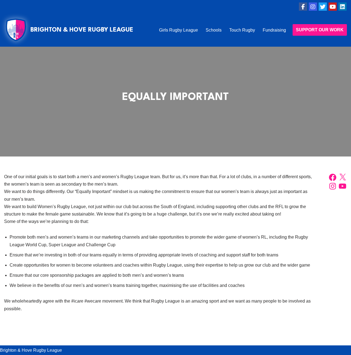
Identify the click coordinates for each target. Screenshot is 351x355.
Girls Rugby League (178, 30)
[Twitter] (323, 6)
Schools (214, 30)
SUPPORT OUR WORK (320, 29)
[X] (342, 177)
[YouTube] (342, 186)
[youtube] (333, 6)
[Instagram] (313, 6)
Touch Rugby (242, 30)
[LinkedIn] (342, 6)
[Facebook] (303, 6)
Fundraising (274, 30)
